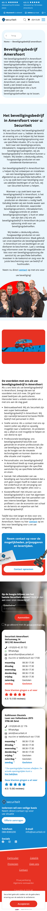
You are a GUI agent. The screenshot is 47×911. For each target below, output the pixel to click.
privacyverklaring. (36, 624)
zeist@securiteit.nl (17, 733)
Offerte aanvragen (13, 820)
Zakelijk (34, 858)
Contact (23, 869)
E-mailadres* (10, 605)
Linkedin (16, 843)
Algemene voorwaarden (23, 883)
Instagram (9, 843)
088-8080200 (9, 832)
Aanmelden (23, 617)
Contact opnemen (23, 569)
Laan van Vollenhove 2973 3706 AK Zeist (19, 719)
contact (23, 269)
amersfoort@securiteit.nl (21, 654)
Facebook (3, 843)
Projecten (13, 863)
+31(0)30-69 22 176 (17, 726)
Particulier (13, 858)
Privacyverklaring (23, 880)
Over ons (34, 863)
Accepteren (23, 903)
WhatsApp (13, 650)
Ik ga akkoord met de (25, 624)
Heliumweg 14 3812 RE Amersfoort (15, 641)
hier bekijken (11, 774)
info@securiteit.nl (35, 832)
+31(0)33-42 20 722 (17, 647)
